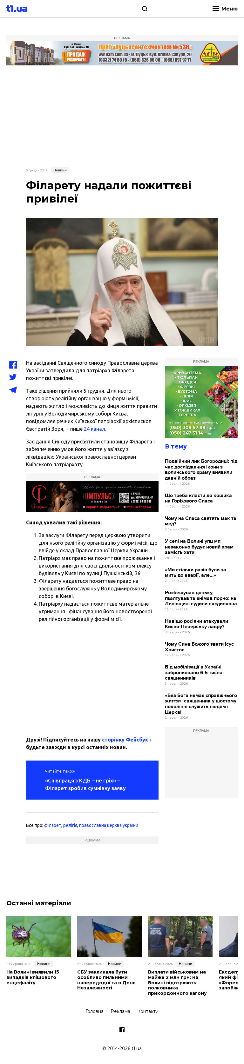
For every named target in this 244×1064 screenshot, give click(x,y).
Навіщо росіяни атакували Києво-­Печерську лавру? (196, 624)
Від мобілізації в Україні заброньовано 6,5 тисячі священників (194, 672)
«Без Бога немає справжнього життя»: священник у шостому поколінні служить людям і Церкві (201, 704)
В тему (176, 446)
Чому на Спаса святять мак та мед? (200, 521)
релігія (70, 825)
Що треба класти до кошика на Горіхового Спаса (198, 498)
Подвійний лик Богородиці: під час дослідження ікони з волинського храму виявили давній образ (201, 470)
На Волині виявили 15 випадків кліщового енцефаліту (32, 977)
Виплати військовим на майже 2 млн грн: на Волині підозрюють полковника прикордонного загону (177, 982)
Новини (60, 170)
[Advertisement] (122, 115)
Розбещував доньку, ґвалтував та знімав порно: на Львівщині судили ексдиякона (201, 598)
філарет (52, 825)
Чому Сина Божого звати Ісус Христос (199, 647)
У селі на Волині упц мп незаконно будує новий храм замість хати (199, 547)
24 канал (94, 429)
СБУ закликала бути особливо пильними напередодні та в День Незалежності (106, 980)
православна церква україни (108, 825)
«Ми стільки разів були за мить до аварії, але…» (195, 572)
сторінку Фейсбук (125, 739)
